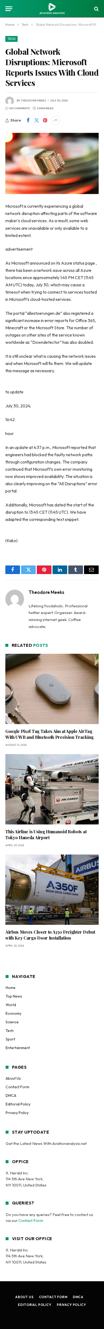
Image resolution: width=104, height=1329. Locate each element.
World (11, 1004)
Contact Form (17, 1087)
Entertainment (18, 1047)
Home (10, 987)
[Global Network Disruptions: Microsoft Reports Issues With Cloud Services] (52, 163)
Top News (14, 996)
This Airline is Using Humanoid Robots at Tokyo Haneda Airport (45, 834)
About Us (13, 1078)
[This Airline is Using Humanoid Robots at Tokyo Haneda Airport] (52, 789)
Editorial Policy (18, 1104)
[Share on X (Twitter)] (37, 120)
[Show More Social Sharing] (55, 120)
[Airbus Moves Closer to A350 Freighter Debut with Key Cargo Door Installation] (52, 890)
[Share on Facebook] (28, 120)
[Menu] (8, 9)
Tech (11, 39)
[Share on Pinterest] (45, 120)
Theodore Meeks (33, 100)
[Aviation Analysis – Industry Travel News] (52, 8)
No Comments (19, 108)
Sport (10, 1039)
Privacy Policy (17, 1112)
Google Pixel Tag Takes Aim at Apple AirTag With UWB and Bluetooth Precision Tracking (49, 734)
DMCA (11, 1095)
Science (12, 1022)
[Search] (96, 9)
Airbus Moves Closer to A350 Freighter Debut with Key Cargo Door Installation (50, 935)
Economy (13, 1013)
